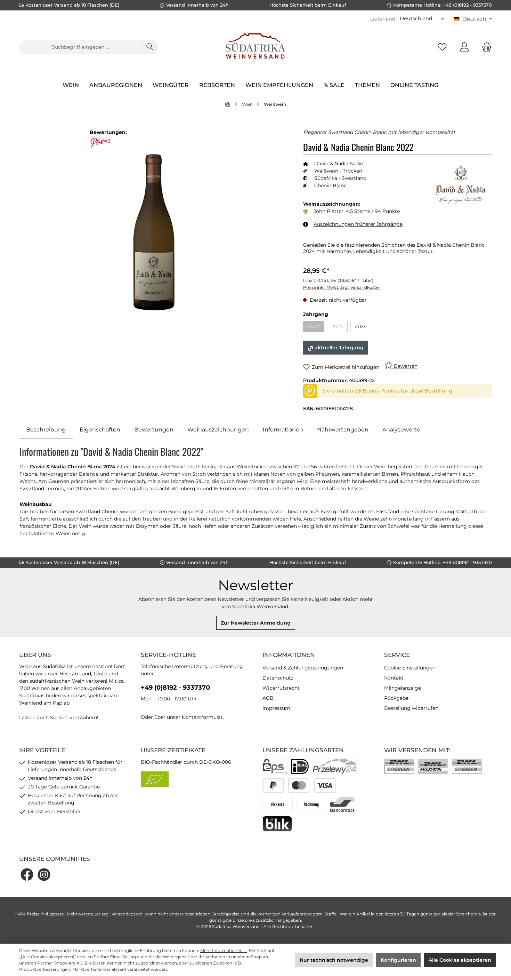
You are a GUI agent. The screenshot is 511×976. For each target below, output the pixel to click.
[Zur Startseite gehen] (255, 47)
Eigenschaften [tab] (100, 429)
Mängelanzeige (402, 688)
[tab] (46, 429)
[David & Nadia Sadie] (460, 185)
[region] (154, 232)
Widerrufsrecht (281, 688)
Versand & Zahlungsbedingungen (302, 668)
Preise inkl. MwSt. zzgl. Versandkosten (342, 287)
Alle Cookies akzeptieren (460, 960)
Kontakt (394, 678)
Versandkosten (127, 914)
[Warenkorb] (484, 47)
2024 (361, 326)
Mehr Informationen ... (223, 950)
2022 (316, 327)
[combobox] (80, 47)
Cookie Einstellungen (410, 668)
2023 (339, 327)
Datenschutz (277, 678)
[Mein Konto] (464, 47)
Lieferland (383, 19)
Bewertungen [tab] (153, 429)
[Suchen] (149, 47)
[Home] (228, 104)
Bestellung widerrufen (411, 708)
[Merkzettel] (442, 47)
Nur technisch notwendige (334, 960)
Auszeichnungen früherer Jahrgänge (358, 224)
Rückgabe (396, 698)
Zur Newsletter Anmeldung (256, 623)
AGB (268, 698)
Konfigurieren (398, 960)
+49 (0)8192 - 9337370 (175, 687)
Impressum (276, 708)
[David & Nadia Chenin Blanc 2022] (154, 232)
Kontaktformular (202, 717)
